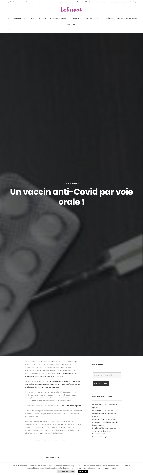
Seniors (120, 18)
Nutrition (77, 18)
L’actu (32, 18)
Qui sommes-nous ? (65, 2)
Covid (38, 440)
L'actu (66, 184)
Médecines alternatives (59, 18)
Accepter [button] (82, 471)
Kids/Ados (109, 18)
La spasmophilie (99, 434)
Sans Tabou (72, 24)
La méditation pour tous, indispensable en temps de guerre (104, 413)
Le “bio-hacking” (99, 437)
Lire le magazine (102, 2)
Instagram (91, 2)
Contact (124, 2)
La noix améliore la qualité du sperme (105, 406)
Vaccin (63, 440)
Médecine (42, 18)
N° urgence (135, 2)
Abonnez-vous (114, 2)
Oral (56, 440)
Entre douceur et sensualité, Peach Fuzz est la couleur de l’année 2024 (105, 422)
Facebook (80, 2)
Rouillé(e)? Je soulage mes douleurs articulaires (104, 429)
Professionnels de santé (16, 18)
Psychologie (131, 18)
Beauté (98, 18)
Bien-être (88, 18)
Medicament (47, 440)
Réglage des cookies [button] (66, 471)
